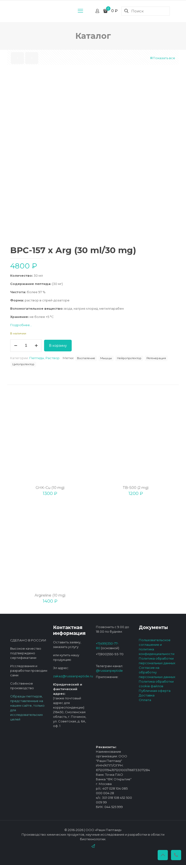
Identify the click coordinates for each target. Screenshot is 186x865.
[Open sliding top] (93, 5)
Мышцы (106, 358)
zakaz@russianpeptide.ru (73, 676)
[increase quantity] (36, 345)
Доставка (147, 695)
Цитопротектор (23, 364)
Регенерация (156, 358)
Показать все (164, 58)
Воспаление (86, 358)
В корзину (58, 345)
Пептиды (36, 358)
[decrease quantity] (15, 345)
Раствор (53, 358)
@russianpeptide (109, 670)
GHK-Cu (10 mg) (50, 487)
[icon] (93, 846)
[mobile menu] (80, 11)
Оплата (145, 700)
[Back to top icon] (163, 855)
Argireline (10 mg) (50, 595)
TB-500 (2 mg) (136, 487)
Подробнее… (21, 325)
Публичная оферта (154, 691)
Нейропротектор (129, 358)
